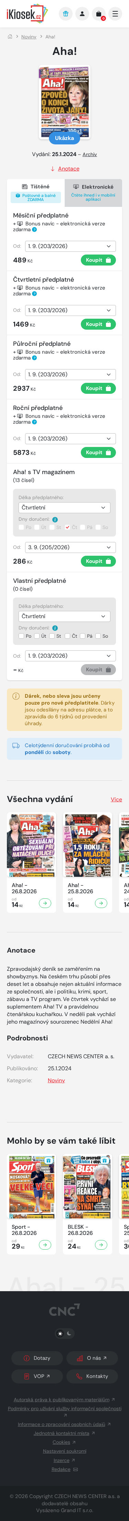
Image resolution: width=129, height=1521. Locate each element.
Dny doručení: (35, 519)
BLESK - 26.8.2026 (80, 1230)
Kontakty (97, 1376)
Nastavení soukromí (64, 1451)
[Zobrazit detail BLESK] (101, 1245)
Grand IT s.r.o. (77, 1510)
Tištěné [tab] (38, 192)
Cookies (61, 1442)
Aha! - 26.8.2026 (24, 888)
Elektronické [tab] (93, 193)
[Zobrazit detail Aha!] (45, 903)
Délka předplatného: (41, 497)
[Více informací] (55, 519)
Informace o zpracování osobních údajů (61, 1424)
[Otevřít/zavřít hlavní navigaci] (115, 14)
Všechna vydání (40, 799)
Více (116, 799)
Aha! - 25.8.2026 (80, 888)
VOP (39, 1376)
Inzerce (61, 1460)
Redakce (61, 1469)
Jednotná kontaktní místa (61, 1433)
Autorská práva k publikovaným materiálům (61, 1399)
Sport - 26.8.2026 (24, 1230)
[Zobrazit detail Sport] (45, 1245)
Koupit (94, 260)
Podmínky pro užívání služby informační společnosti (64, 1408)
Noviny (28, 36)
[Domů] (10, 36)
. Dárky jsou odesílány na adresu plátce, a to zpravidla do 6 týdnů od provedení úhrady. (70, 710)
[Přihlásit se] (82, 14)
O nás (94, 1358)
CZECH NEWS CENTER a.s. (85, 1496)
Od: (17, 246)
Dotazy (42, 1358)
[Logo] (29, 13)
